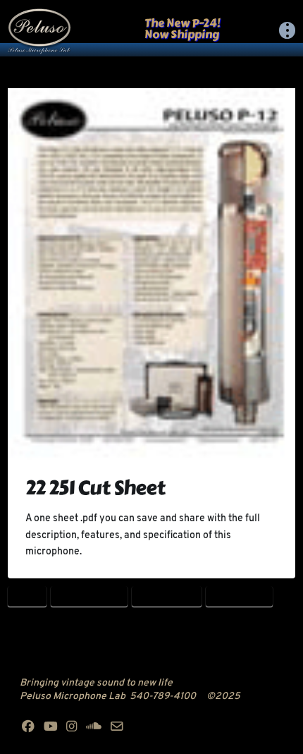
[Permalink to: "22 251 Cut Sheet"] (152, 274)
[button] (287, 30)
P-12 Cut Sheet (167, 596)
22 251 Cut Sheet (95, 488)
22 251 (26, 596)
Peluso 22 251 (239, 596)
